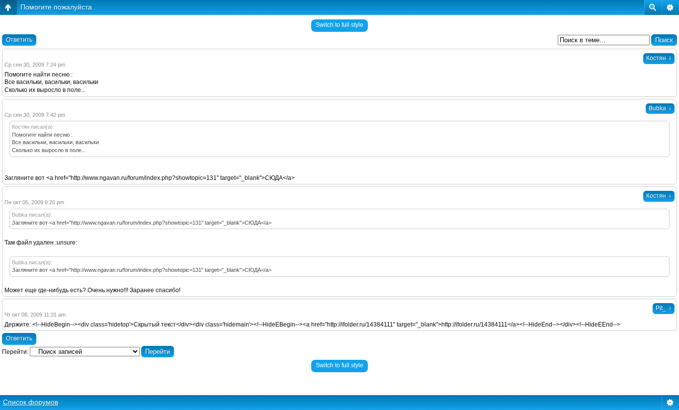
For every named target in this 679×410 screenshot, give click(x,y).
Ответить (19, 39)
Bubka (660, 108)
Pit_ (664, 308)
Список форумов (30, 402)
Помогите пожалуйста (56, 7)
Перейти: (15, 351)
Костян (659, 58)
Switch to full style (339, 24)
